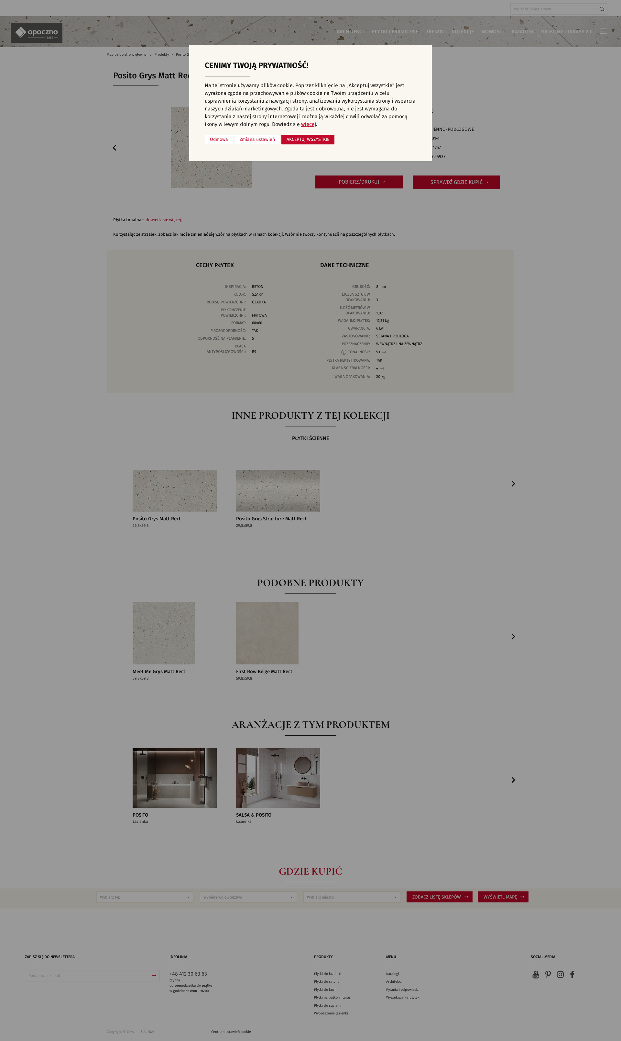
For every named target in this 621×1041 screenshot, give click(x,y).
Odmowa (219, 139)
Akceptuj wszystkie (308, 139)
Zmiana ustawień (257, 139)
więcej (308, 124)
